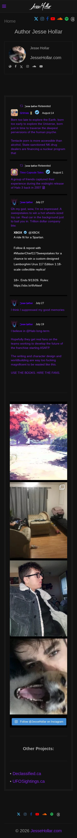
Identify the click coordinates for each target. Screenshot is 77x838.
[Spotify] (66, 19)
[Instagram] (42, 19)
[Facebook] (47, 19)
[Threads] (73, 19)
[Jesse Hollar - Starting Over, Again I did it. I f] (38, 442)
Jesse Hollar (39, 48)
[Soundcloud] (60, 19)
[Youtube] (53, 19)
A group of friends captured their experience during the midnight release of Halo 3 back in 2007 (37, 183)
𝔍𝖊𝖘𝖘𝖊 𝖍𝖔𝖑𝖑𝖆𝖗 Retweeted (38, 106)
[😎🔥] (38, 598)
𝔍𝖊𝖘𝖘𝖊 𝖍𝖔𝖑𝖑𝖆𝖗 (26, 202)
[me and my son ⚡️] (38, 676)
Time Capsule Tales (32, 172)
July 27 (40, 202)
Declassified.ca (27, 773)
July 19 (40, 324)
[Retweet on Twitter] (21, 106)
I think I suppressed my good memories (37, 309)
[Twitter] (36, 19)
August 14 (48, 113)
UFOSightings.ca (29, 781)
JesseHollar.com (46, 830)
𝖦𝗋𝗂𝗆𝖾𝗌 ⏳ (26, 113)
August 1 (58, 172)
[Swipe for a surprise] (38, 520)
